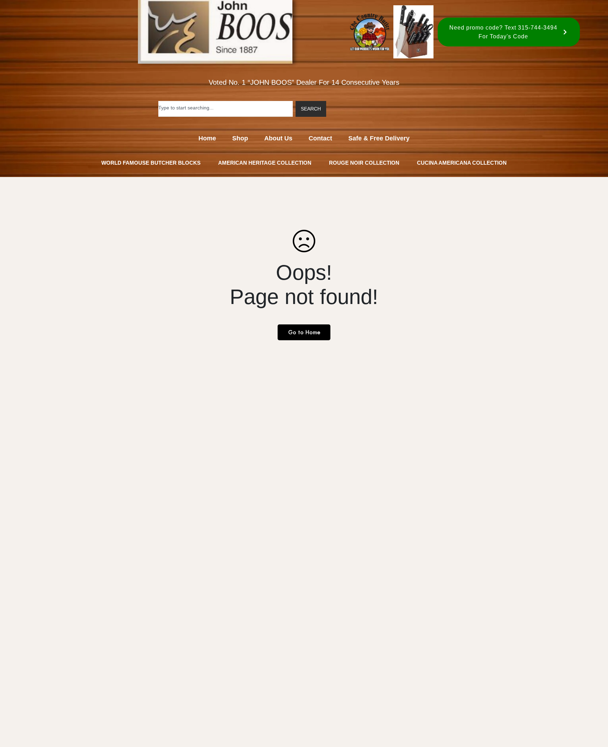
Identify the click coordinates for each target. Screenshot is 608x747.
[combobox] (225, 109)
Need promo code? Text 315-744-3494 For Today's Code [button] (503, 32)
